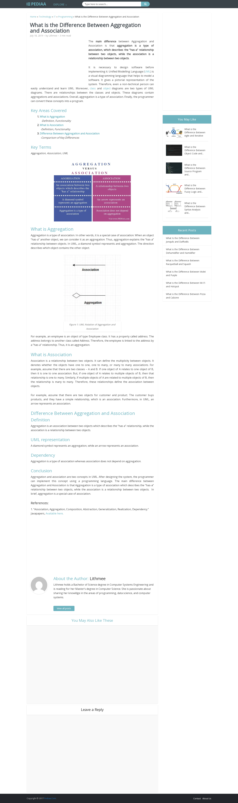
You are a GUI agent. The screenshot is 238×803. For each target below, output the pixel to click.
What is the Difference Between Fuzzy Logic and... (194, 188)
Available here (54, 513)
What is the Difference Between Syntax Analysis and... (194, 208)
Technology (45, 16)
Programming (65, 16)
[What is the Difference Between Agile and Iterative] (175, 132)
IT (55, 16)
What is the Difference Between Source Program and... (194, 169)
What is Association (51, 125)
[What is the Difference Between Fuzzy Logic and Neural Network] (175, 188)
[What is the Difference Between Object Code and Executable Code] (175, 150)
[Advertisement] (59, 62)
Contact (197, 798)
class (93, 88)
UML (147, 71)
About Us (206, 798)
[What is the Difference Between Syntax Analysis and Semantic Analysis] (175, 206)
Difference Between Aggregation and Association (69, 133)
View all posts (64, 608)
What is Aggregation (52, 116)
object (107, 88)
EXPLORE (58, 4)
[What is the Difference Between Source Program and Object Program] (175, 168)
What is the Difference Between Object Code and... (194, 150)
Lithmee (53, 35)
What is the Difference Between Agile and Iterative (194, 132)
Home (33, 16)
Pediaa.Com (50, 798)
